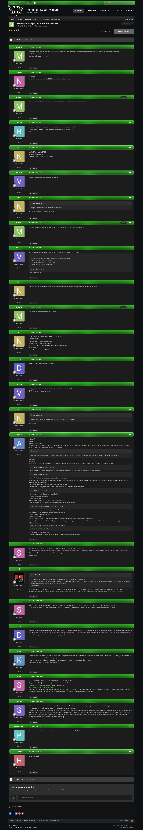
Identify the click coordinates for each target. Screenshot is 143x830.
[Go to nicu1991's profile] (19, 81)
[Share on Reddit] (19, 813)
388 (19, 192)
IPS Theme (11, 825)
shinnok (19, 701)
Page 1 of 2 (29, 40)
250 (19, 721)
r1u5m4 (19, 122)
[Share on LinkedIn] (10, 813)
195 (20, 746)
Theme (10, 827)
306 (19, 167)
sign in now (53, 790)
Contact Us (27, 827)
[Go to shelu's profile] (19, 553)
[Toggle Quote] (32, 203)
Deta (19, 359)
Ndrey (19, 147)
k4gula (19, 651)
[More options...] (130, 47)
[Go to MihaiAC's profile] (11, 24)
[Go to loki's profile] (19, 578)
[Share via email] (22, 813)
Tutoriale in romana (41, 26)
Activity (117, 10)
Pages (130, 10)
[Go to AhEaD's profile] (19, 443)
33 (20, 379)
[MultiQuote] (30, 68)
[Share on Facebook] (16, 813)
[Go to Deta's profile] (19, 368)
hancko (19, 751)
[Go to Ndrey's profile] (19, 156)
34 (20, 564)
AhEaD (19, 434)
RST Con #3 (92, 10)
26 (20, 142)
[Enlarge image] (53, 211)
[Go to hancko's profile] (19, 760)
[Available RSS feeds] (132, 821)
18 (20, 67)
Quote (35, 68)
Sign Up (29, 3)
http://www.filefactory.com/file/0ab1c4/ (41, 687)
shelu (19, 544)
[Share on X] (13, 813)
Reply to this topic (124, 31)
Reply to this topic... (27, 797)
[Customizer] (35, 3)
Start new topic (106, 31)
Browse (104, 10)
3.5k (19, 589)
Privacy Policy (19, 827)
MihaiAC (20, 26)
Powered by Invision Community (124, 827)
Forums (79, 10)
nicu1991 (19, 72)
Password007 (19, 726)
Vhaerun (19, 172)
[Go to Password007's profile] (19, 735)
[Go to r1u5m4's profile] (19, 131)
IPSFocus (18, 825)
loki (19, 569)
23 (20, 771)
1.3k (19, 454)
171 (20, 92)
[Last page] (22, 40)
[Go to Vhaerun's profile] (19, 181)
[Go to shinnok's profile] (19, 710)
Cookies (34, 827)
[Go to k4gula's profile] (19, 660)
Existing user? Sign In (16, 3)
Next (18, 40)
